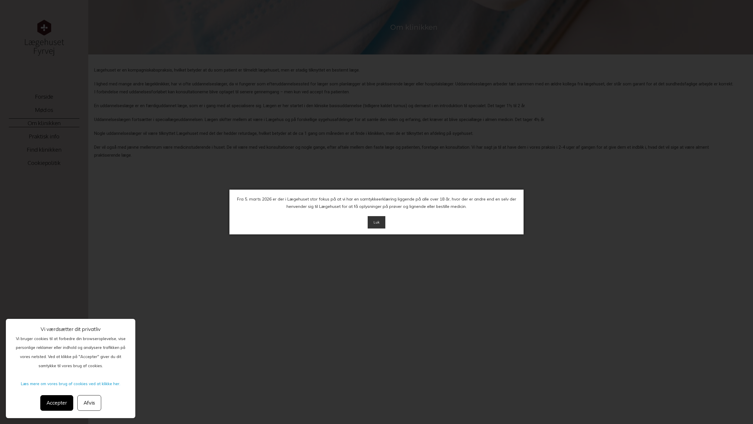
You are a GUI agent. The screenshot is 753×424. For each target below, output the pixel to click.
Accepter (56, 403)
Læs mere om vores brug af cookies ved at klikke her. (70, 383)
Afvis (89, 403)
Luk (376, 222)
